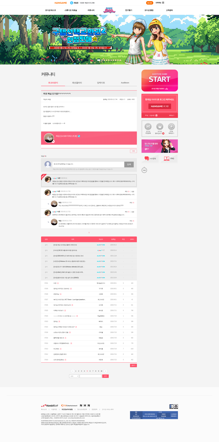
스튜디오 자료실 (71, 10)
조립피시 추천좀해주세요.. (62, 343)
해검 (49, 99)
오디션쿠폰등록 (148, 132)
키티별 (101, 332)
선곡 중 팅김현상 (59, 360)
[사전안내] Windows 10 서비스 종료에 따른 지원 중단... (69, 261)
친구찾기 (128, 10)
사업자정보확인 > (95, 416)
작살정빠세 (100, 316)
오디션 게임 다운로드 (159, 88)
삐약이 (101, 321)
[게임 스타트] (159, 78)
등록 (129, 164)
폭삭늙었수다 (101, 283)
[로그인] (149, 3)
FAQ (169, 158)
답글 (133, 191)
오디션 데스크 (50, 10)
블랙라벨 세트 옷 (59, 338)
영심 (100, 327)
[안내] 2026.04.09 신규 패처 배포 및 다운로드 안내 (68, 256)
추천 (126, 191)
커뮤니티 (91, 10)
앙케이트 (101, 83)
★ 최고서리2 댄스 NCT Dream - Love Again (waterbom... (69, 299)
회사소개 (44, 409)
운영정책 (94, 409)
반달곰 (101, 338)
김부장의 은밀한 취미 (59, 354)
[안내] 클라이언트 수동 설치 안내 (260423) (65, 278)
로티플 (101, 349)
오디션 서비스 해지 (108, 409)
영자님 (56, 321)
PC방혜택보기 (171, 132)
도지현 (101, 305)
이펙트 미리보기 (59, 310)
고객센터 (169, 10)
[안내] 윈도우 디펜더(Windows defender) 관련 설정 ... (68, 267)
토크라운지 (53, 83)
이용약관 (54, 409)
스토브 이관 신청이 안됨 (61, 332)
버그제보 (57, 349)
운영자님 (57, 294)
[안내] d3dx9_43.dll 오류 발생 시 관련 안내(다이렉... (68, 272)
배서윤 (101, 310)
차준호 (101, 360)
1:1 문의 (150, 158)
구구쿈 (101, 288)
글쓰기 (133, 365)
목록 (133, 151)
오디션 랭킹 (149, 10)
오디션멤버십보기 (158, 132)
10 (101, 371)
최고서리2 (101, 299)
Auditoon (125, 83)
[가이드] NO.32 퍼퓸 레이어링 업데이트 (65, 250)
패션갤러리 (77, 83)
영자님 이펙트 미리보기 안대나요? (65, 327)
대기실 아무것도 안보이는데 (63, 305)
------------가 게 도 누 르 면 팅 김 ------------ (65, 316)
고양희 (101, 294)
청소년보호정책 (82, 409)
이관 (56, 283)
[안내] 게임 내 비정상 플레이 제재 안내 (65, 245)
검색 (105, 376)
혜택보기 (171, 115)
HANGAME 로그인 (159, 106)
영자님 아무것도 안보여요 (62, 288)
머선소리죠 (100, 343)
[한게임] (61, 3)
